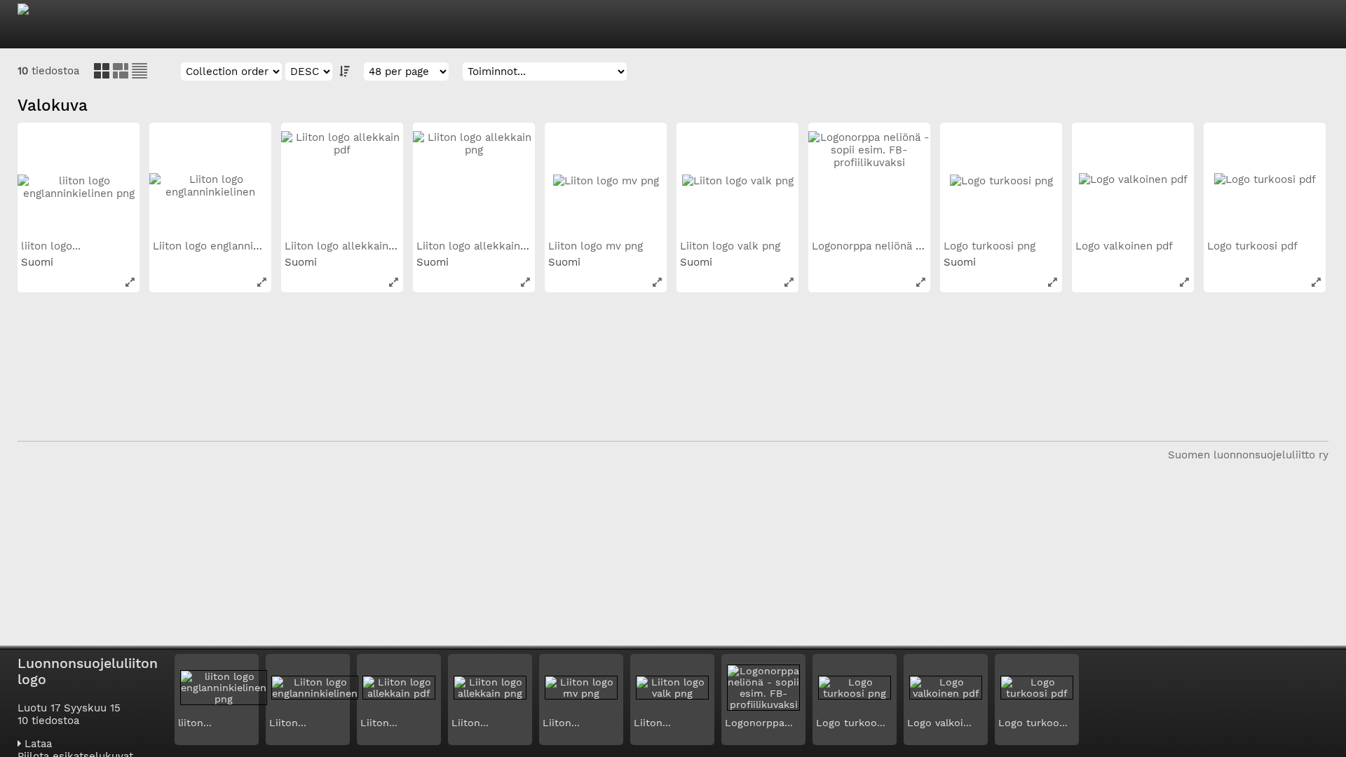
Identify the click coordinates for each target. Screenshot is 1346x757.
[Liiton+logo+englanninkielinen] (261, 282)
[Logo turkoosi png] (1001, 183)
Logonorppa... (759, 722)
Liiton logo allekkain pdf (348, 246)
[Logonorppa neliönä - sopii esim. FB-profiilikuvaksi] (869, 183)
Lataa (36, 743)
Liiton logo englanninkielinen (228, 246)
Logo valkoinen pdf (1125, 246)
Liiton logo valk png (732, 246)
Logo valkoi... (939, 722)
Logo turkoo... (850, 722)
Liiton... (287, 722)
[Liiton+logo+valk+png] (789, 282)
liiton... (195, 722)
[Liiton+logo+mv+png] (657, 282)
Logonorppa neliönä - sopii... (886, 246)
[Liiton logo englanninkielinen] (210, 183)
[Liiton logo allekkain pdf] (342, 183)
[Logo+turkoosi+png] (1052, 282)
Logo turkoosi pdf (1253, 246)
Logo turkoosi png (991, 246)
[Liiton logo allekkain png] (474, 183)
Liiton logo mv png (597, 246)
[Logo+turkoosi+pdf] (1316, 282)
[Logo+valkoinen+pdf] (1184, 282)
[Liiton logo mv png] (606, 183)
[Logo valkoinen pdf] (1133, 183)
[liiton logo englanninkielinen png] (79, 183)
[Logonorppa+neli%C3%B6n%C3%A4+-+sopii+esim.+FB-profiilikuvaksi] (920, 282)
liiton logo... (52, 246)
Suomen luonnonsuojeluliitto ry (1248, 455)
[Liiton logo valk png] (737, 183)
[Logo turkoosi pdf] (1265, 183)
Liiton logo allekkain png (480, 246)
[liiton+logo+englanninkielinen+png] (130, 282)
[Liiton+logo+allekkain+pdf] (393, 282)
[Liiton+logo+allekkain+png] (525, 282)
